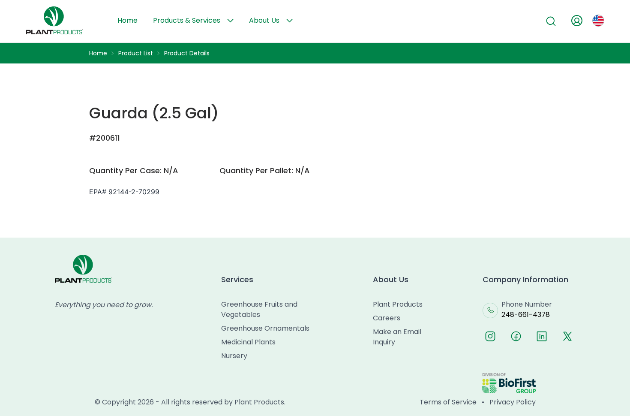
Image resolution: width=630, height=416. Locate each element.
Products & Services (186, 20)
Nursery (234, 356)
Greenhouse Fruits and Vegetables (259, 309)
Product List (135, 53)
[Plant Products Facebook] (516, 336)
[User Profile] (577, 20)
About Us (264, 20)
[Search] (551, 21)
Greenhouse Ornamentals (265, 328)
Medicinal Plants (248, 342)
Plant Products (398, 304)
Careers (386, 318)
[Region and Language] (598, 21)
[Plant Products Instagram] (490, 336)
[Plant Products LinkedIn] (542, 336)
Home (127, 20)
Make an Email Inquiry (397, 337)
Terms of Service (448, 402)
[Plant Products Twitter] (567, 336)
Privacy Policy (512, 402)
